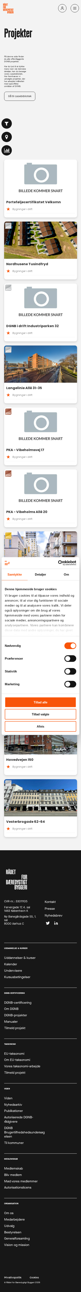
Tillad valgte (40, 714)
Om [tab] (66, 574)
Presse (50, 909)
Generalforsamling (17, 1238)
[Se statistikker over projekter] (6, 150)
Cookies (34, 1277)
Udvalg (9, 1226)
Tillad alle (40, 702)
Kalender (10, 964)
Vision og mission (16, 1245)
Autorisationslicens (17, 1187)
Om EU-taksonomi (17, 1060)
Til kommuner (14, 1143)
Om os (9, 1213)
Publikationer (13, 1111)
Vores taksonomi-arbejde (22, 1066)
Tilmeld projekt (14, 1028)
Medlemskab (13, 1168)
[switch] (70, 658)
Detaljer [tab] (40, 574)
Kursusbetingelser (17, 977)
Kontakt (50, 902)
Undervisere (13, 971)
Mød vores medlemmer (21, 1181)
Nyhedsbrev (54, 915)
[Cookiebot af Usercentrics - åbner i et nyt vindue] (58, 563)
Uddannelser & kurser (20, 958)
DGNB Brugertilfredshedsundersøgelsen (24, 1132)
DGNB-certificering (17, 1003)
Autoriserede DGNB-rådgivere (18, 1119)
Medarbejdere (14, 1219)
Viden (8, 1098)
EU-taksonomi (14, 1054)
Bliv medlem (13, 1175)
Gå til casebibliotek (20, 96)
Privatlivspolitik (12, 1277)
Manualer (11, 1022)
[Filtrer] (6, 123)
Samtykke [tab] (14, 574)
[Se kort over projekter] (6, 136)
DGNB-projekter (15, 1015)
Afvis (40, 726)
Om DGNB (11, 1009)
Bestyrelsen (12, 1232)
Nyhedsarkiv (13, 1105)
